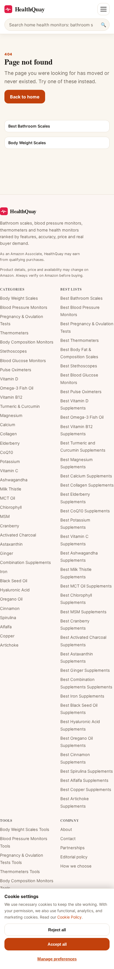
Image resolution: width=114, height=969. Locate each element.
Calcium (7, 424)
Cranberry (9, 525)
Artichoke (9, 645)
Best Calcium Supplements (86, 476)
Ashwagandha (13, 479)
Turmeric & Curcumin (20, 406)
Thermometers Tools (20, 871)
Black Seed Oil (13, 580)
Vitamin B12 (11, 397)
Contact (68, 838)
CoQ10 (6, 452)
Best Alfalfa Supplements (84, 780)
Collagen (8, 433)
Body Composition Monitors (26, 342)
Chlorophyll (11, 507)
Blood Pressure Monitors (23, 307)
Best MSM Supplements (83, 611)
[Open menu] (103, 9)
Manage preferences (57, 959)
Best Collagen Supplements (87, 485)
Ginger (6, 553)
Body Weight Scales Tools (24, 829)
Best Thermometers (79, 340)
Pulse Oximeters (15, 369)
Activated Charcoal (18, 535)
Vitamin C (9, 470)
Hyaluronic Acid (15, 589)
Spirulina (8, 617)
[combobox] (57, 25)
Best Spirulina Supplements (86, 771)
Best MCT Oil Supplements (86, 586)
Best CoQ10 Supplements (85, 510)
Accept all (57, 944)
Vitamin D (9, 379)
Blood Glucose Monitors (23, 360)
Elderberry (10, 443)
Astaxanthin (11, 544)
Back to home (25, 97)
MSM (5, 516)
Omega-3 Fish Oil (16, 388)
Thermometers (14, 332)
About (66, 829)
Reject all (57, 929)
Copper (7, 636)
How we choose (76, 866)
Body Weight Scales (19, 298)
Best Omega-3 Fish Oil (81, 417)
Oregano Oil (11, 599)
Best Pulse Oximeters (81, 391)
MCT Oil (7, 498)
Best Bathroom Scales (81, 298)
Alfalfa (6, 626)
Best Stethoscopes (78, 365)
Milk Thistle (10, 489)
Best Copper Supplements (85, 789)
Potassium (10, 461)
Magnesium (11, 415)
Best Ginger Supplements (85, 670)
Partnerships (72, 847)
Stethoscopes (13, 351)
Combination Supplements (25, 562)
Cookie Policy (69, 917)
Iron (3, 571)
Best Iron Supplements (82, 696)
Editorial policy (73, 856)
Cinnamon (10, 608)
